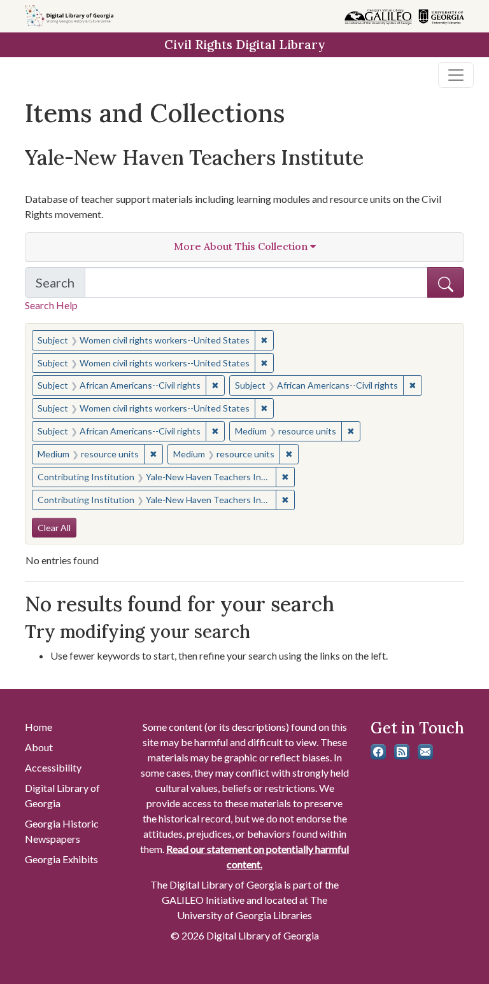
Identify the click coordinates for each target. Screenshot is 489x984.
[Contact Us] (425, 751)
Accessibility (53, 767)
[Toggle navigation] (456, 75)
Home (38, 727)
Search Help (51, 305)
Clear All (54, 527)
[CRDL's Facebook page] (378, 751)
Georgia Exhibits (61, 859)
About (39, 747)
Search (60, 286)
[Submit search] (445, 282)
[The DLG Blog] (401, 751)
